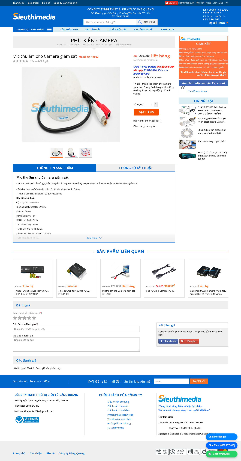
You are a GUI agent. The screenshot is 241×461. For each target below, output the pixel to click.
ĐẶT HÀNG (146, 112)
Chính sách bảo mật (117, 406)
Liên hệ (46, 2)
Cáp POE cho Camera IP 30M (160, 290)
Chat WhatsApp (221, 454)
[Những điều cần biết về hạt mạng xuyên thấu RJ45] (187, 133)
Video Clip (167, 29)
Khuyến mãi (92, 29)
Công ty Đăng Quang (65, 2)
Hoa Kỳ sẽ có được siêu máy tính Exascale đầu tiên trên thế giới (212, 155)
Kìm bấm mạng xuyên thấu (211, 141)
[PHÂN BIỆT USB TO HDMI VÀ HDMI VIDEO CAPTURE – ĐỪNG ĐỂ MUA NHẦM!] (187, 110)
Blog (47, 381)
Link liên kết (20, 381)
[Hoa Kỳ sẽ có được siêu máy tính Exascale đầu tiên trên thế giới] (187, 156)
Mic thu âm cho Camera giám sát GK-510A (118, 292)
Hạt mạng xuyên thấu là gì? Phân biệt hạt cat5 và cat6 (212, 120)
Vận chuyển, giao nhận (119, 419)
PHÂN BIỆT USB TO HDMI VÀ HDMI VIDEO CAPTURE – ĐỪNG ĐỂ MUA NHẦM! (212, 110)
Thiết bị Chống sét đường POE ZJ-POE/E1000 (74, 292)
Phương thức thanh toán (120, 414)
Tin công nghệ (143, 29)
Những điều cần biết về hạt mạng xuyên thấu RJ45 (211, 131)
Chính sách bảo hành (118, 410)
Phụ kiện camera (123, 44)
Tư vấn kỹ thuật (115, 427)
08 (204, 12)
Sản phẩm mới (69, 29)
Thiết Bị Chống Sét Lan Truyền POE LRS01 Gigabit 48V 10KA (32, 292)
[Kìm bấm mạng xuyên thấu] (187, 144)
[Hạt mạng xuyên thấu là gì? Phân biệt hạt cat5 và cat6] (187, 122)
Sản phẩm (74, 44)
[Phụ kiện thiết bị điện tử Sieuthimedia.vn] (34, 16)
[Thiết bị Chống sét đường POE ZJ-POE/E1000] (77, 271)
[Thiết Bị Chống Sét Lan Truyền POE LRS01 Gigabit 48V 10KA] (33, 271)
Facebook (36, 381)
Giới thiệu (33, 2)
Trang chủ (18, 2)
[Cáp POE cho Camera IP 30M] (164, 271)
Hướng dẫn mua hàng (119, 423)
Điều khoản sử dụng (118, 401)
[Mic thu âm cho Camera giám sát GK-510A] (120, 271)
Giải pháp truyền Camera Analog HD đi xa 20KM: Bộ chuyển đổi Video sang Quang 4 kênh (208, 292)
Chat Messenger (217, 436)
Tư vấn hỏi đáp (116, 29)
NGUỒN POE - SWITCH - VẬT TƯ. (97, 44)
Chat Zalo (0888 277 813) (222, 445)
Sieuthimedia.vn (197, 91)
